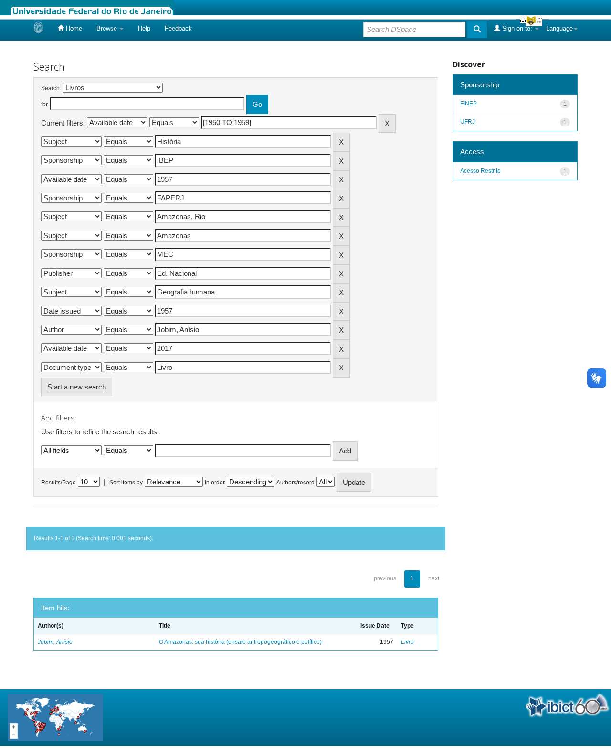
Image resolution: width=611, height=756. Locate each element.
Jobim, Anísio (55, 642)
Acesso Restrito (480, 171)
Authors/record (295, 482)
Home (73, 28)
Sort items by (126, 482)
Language (559, 28)
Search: (51, 88)
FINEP (468, 103)
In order (215, 482)
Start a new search (76, 387)
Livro (407, 642)
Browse (107, 28)
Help (144, 28)
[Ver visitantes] (55, 717)
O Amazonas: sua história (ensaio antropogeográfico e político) (240, 642)
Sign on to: (517, 28)
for (44, 104)
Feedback (178, 28)
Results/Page (58, 482)
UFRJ (467, 121)
